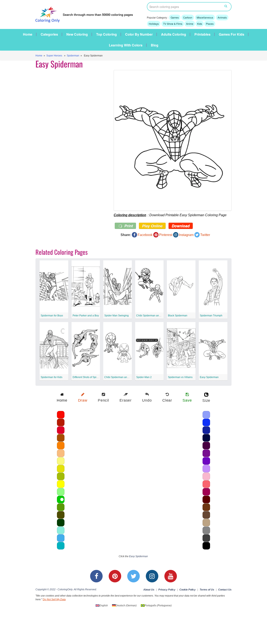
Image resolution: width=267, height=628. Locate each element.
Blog (154, 45)
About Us (148, 589)
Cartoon (187, 17)
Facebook (145, 235)
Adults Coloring (173, 34)
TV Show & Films (172, 23)
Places (210, 23)
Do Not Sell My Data (54, 599)
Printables (202, 34)
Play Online (152, 225)
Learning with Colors (125, 45)
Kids (199, 23)
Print (128, 225)
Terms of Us (207, 589)
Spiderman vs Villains (180, 377)
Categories (49, 34)
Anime (189, 23)
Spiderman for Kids (51, 377)
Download (181, 225)
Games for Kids (231, 34)
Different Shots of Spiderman (89, 377)
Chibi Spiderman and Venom (120, 377)
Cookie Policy (187, 589)
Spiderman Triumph (211, 315)
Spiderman (73, 55)
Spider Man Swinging (116, 315)
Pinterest (165, 235)
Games (175, 17)
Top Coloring (106, 34)
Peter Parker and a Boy (86, 315)
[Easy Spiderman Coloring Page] (173, 140)
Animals (222, 17)
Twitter (205, 235)
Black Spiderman (177, 315)
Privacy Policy (166, 589)
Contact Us (225, 589)
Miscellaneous (205, 17)
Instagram (186, 235)
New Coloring (77, 34)
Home (27, 34)
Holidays (154, 23)
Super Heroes (54, 55)
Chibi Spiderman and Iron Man (153, 315)
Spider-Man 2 (144, 377)
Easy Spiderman (209, 377)
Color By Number (139, 34)
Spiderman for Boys (52, 315)
